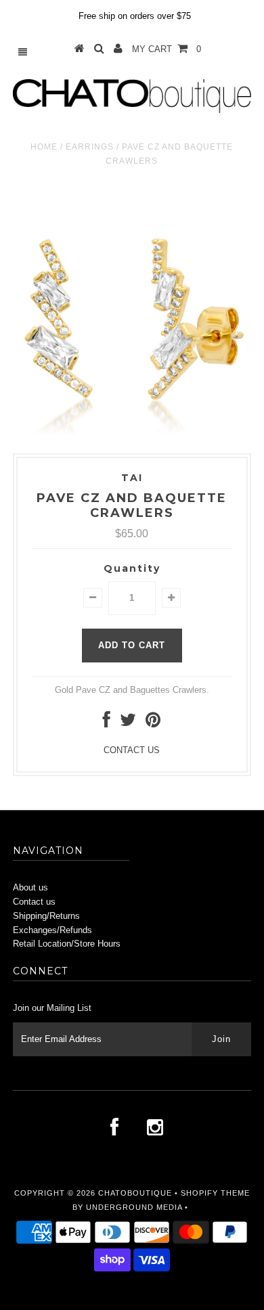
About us (30, 887)
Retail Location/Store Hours (66, 944)
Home (44, 147)
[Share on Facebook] (106, 723)
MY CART (166, 49)
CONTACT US (132, 750)
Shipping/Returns (46, 916)
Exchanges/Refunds (52, 930)
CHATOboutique (135, 1193)
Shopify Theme (215, 1193)
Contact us (34, 902)
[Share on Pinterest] (153, 723)
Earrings (90, 147)
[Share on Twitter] (128, 723)
